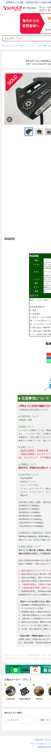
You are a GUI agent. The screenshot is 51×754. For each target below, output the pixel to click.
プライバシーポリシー (38, 744)
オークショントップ (9, 46)
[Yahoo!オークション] (20, 7)
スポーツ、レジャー (27, 46)
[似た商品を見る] (9, 119)
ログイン (43, 10)
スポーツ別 (41, 46)
